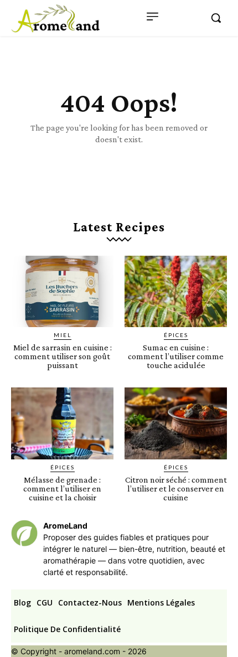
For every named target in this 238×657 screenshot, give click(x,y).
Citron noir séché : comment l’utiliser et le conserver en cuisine (176, 488)
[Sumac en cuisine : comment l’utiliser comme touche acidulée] (176, 292)
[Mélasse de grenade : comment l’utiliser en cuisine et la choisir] (62, 423)
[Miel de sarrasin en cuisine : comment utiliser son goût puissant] (62, 292)
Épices (176, 335)
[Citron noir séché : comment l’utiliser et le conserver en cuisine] (176, 423)
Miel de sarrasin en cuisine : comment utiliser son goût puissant (62, 356)
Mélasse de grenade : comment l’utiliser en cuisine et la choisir (62, 488)
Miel (62, 335)
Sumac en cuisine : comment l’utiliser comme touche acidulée (176, 356)
